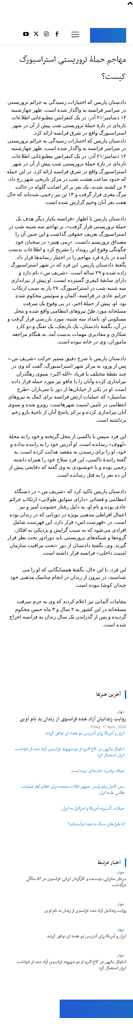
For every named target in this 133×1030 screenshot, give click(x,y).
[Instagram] (46, 35)
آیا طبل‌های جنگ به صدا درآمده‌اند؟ (96, 824)
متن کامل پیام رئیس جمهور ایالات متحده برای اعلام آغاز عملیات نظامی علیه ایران (72, 789)
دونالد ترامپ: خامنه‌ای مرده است (97, 770)
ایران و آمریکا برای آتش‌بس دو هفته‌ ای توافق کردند (84, 733)
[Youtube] (25, 35)
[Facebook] (57, 35)
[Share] (37, 1024)
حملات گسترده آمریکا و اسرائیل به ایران (93, 808)
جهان (120, 872)
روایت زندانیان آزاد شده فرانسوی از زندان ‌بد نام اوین (85, 910)
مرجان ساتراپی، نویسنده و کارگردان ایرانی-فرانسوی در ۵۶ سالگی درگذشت (76, 882)
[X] (36, 35)
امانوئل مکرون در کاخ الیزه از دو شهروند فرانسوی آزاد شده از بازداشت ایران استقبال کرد (69, 752)
